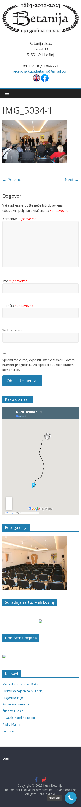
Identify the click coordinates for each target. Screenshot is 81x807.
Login (6, 758)
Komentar (20, 219)
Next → (72, 179)
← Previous (12, 179)
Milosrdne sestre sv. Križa (20, 684)
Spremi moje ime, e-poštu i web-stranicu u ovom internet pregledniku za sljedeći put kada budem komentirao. (38, 365)
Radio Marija (11, 724)
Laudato (8, 731)
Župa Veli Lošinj (13, 711)
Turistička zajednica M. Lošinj (22, 691)
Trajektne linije (12, 697)
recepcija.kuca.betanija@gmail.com (40, 71)
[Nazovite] (71, 798)
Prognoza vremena (15, 704)
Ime (15, 281)
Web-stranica (12, 330)
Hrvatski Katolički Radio (18, 718)
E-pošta (18, 305)
